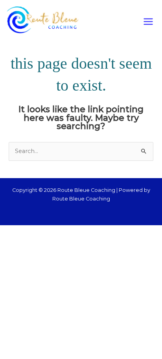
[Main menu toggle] (148, 21)
